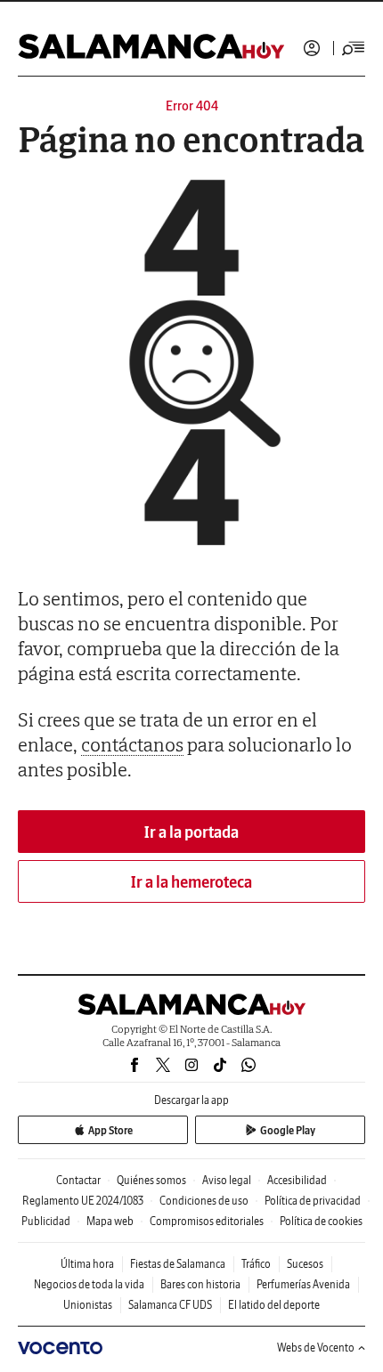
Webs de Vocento (315, 1347)
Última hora (87, 1264)
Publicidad (45, 1221)
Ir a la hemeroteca (191, 882)
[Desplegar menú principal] (353, 48)
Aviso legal (226, 1180)
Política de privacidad (313, 1200)
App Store (110, 1130)
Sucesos (305, 1264)
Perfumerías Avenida (303, 1284)
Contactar (78, 1180)
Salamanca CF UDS (170, 1304)
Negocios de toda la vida (89, 1284)
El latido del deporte (274, 1304)
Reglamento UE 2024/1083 (82, 1200)
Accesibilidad (297, 1180)
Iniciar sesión (311, 48)
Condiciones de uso (204, 1200)
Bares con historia (200, 1284)
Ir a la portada (191, 832)
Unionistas (87, 1304)
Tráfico (256, 1264)
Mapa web (110, 1221)
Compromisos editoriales (207, 1221)
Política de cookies (321, 1221)
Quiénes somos (151, 1180)
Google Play (287, 1130)
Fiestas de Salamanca (177, 1264)
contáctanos (132, 744)
